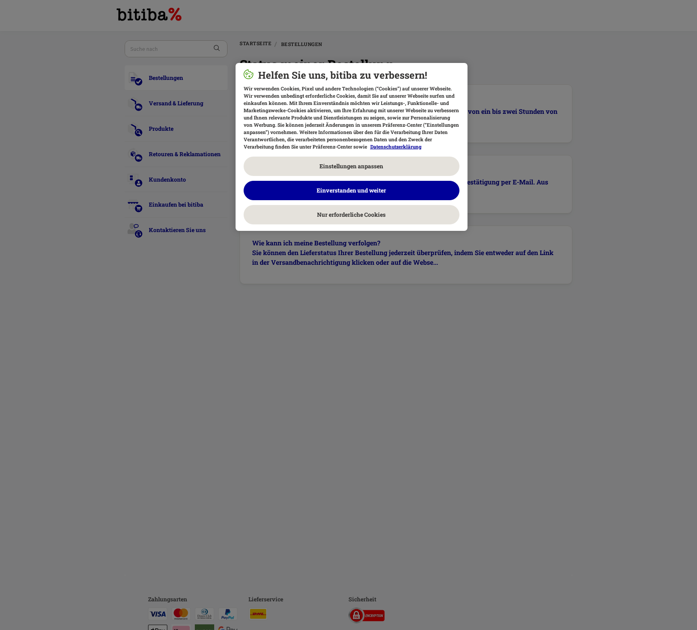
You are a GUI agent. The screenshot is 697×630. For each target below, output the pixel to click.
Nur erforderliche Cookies (351, 214)
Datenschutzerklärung (396, 146)
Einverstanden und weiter (351, 190)
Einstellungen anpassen (351, 166)
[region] (351, 147)
